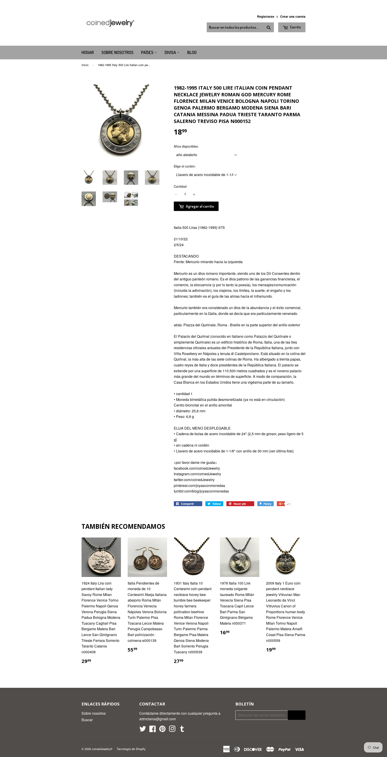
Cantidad (180, 186)
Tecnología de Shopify (131, 749)
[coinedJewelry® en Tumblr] (182, 730)
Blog (192, 52)
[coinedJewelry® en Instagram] (172, 730)
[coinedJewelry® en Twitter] (142, 730)
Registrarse (265, 16)
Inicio (85, 65)
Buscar (87, 719)
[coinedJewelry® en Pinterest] (162, 730)
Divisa (171, 52)
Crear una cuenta (292, 16)
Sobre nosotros (117, 52)
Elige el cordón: (185, 166)
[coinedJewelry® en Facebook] (152, 730)
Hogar (88, 52)
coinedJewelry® (102, 749)
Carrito (295, 27)
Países (147, 52)
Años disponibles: (186, 146)
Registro (297, 715)
